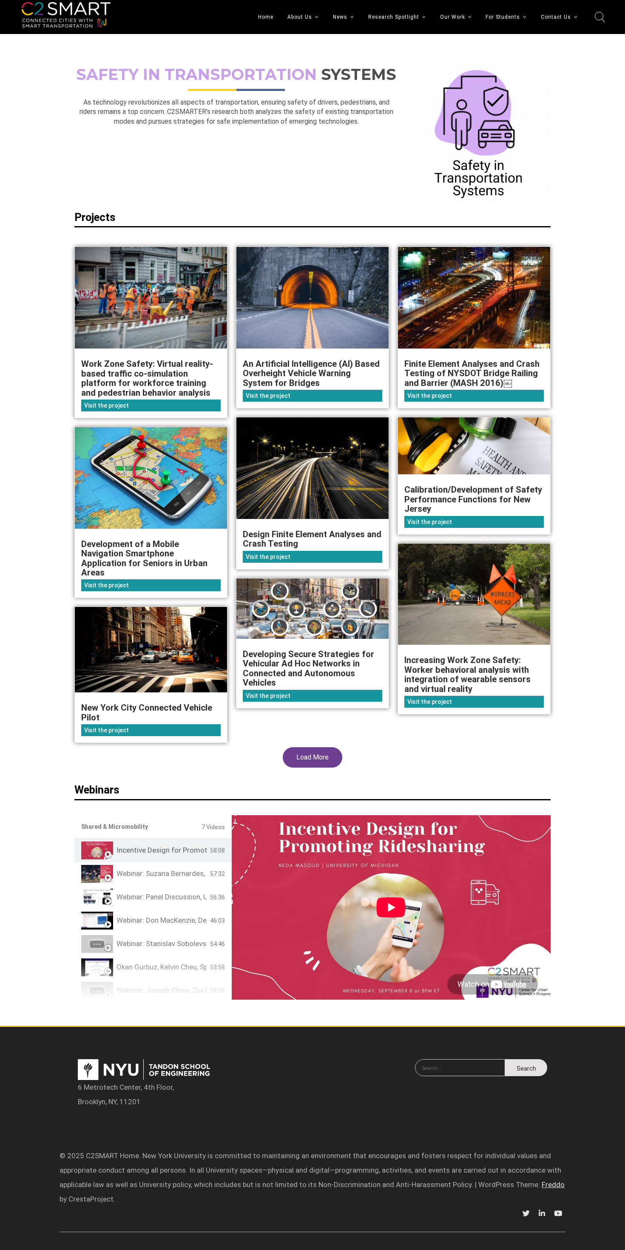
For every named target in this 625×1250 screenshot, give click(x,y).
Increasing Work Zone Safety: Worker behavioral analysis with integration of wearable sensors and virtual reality (467, 674)
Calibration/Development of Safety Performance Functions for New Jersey (473, 499)
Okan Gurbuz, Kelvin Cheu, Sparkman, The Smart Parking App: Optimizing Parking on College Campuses (161, 967)
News (340, 17)
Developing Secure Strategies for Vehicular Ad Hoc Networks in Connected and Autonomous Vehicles (308, 668)
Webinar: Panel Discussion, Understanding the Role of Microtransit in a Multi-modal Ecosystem (161, 897)
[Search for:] (460, 1073)
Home (265, 17)
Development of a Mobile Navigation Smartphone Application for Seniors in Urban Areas (144, 558)
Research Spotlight (393, 17)
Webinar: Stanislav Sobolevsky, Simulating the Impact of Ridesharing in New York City (161, 943)
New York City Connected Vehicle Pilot (146, 712)
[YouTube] (557, 1213)
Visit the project (106, 405)
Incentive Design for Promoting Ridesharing (161, 850)
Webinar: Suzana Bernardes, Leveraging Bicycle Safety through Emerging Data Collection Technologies (161, 873)
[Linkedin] (541, 1213)
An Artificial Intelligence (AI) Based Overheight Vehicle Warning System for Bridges (311, 373)
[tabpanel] (391, 907)
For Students (503, 17)
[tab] (153, 850)
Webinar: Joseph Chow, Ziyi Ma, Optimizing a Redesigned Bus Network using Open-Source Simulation (161, 990)
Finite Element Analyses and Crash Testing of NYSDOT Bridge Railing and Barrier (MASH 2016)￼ (472, 373)
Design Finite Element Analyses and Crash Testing (312, 539)
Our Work (452, 17)
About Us (299, 17)
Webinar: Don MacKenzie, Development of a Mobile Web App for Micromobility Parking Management (161, 920)
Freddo (553, 1184)
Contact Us (556, 17)
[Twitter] (526, 1213)
